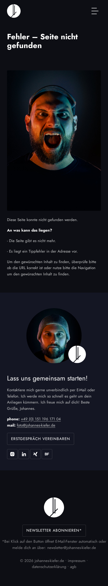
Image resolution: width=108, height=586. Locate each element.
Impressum (76, 560)
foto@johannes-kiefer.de (36, 425)
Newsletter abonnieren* (54, 530)
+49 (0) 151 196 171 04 (41, 419)
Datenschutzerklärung (49, 566)
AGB (73, 566)
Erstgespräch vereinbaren (40, 439)
